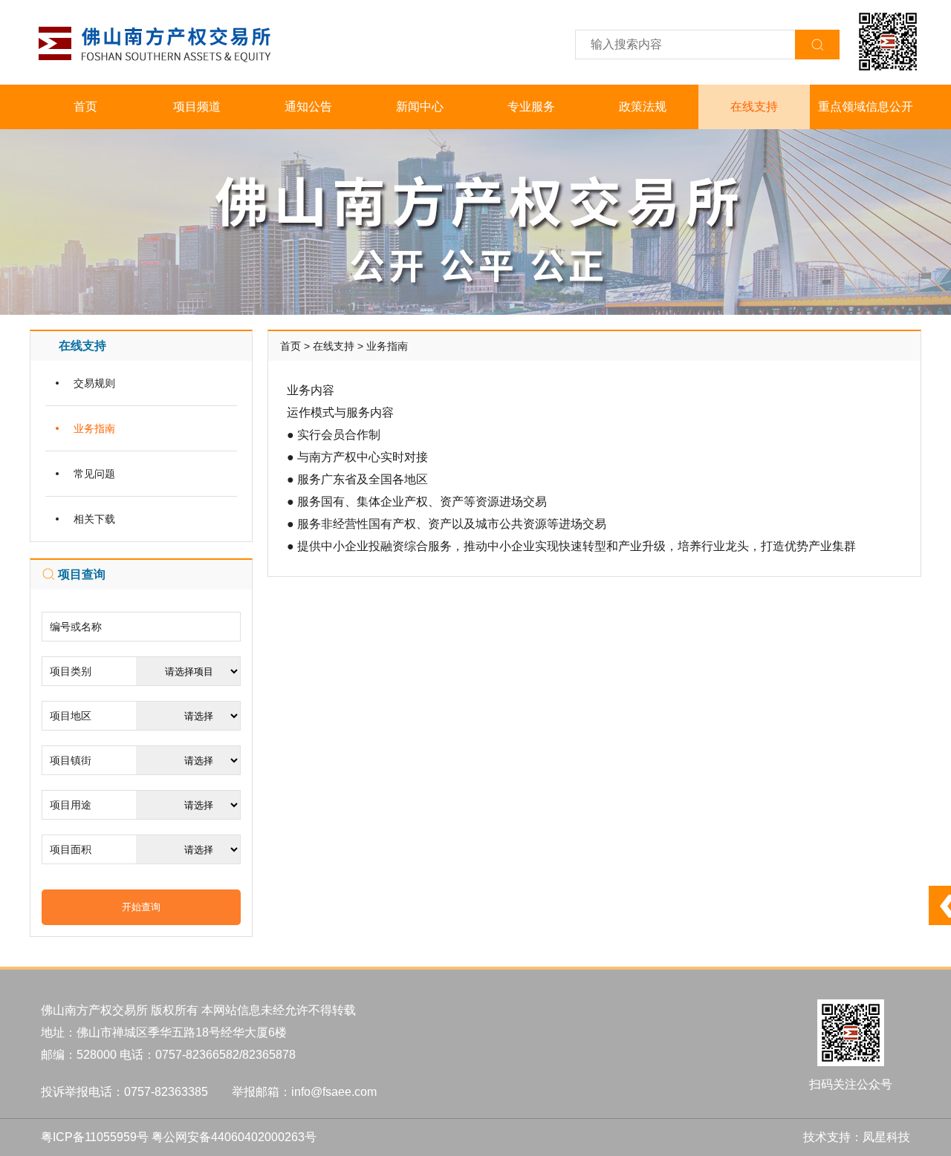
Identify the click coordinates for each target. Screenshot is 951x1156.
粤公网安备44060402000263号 (234, 1137)
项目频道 (197, 106)
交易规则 (94, 383)
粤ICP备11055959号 (95, 1137)
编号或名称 (76, 627)
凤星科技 (886, 1137)
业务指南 (94, 428)
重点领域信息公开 (865, 106)
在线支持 (754, 106)
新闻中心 (420, 106)
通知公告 (308, 106)
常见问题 (94, 474)
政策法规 (642, 106)
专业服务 (531, 106)
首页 (85, 106)
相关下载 (94, 519)
